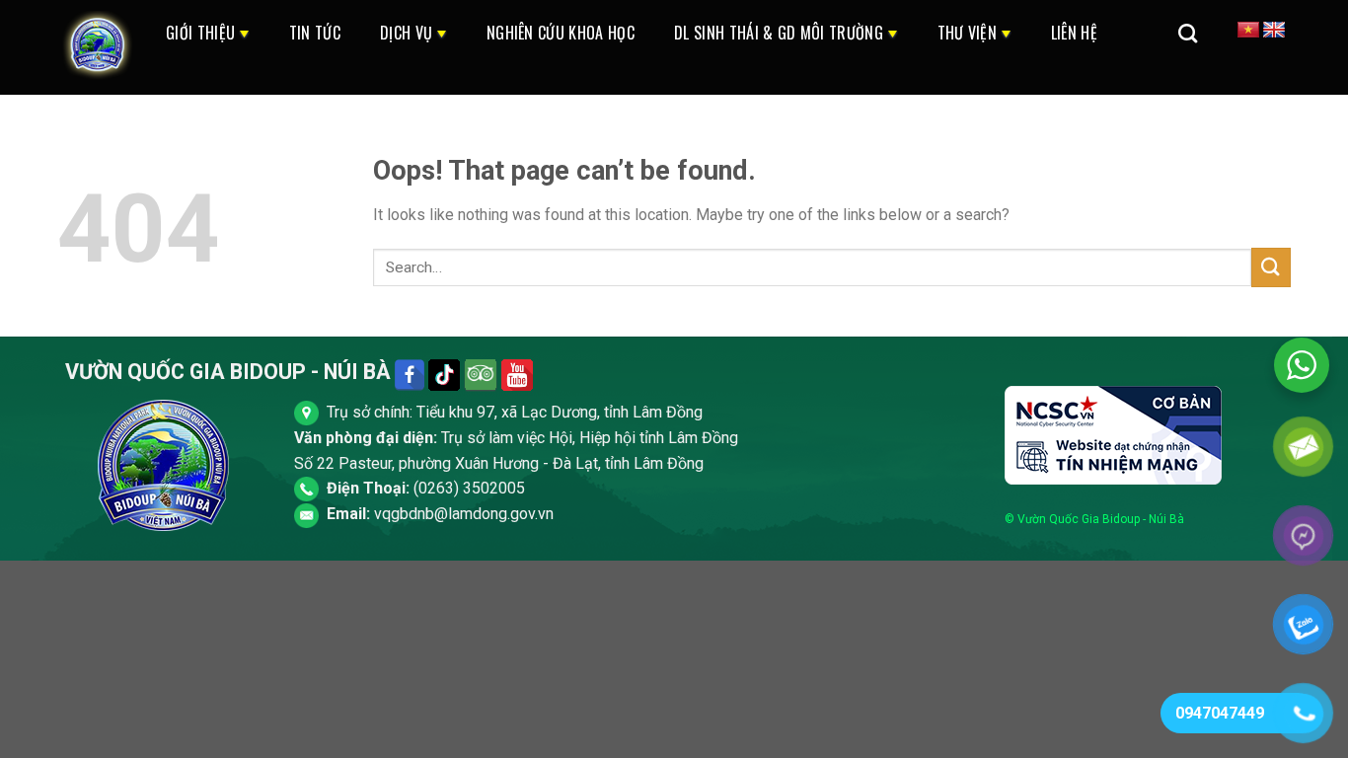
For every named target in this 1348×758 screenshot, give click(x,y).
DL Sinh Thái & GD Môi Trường (778, 32)
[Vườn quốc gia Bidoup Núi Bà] (96, 47)
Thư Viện (967, 32)
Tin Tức (314, 32)
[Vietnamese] (1248, 30)
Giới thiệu (200, 32)
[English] (1274, 30)
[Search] (1187, 33)
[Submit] (1271, 267)
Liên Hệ (1074, 32)
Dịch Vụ (406, 32)
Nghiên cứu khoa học (561, 32)
